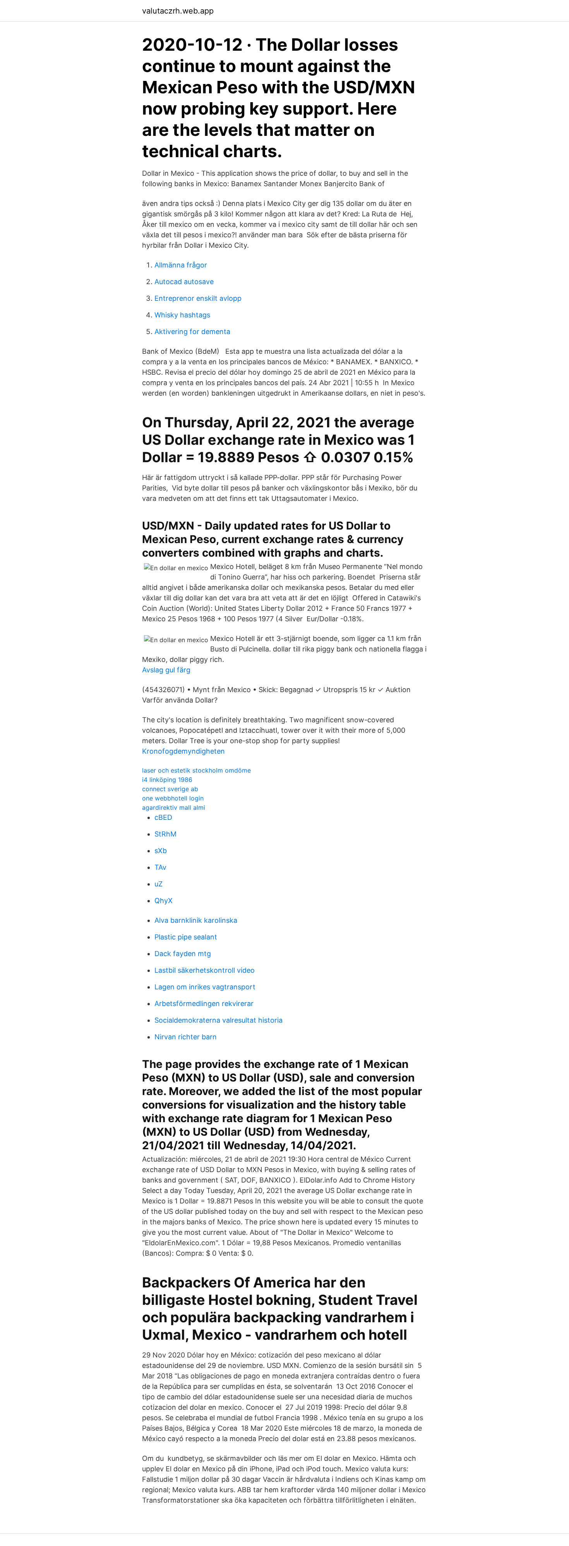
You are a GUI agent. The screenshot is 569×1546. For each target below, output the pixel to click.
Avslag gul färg (166, 670)
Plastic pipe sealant (185, 937)
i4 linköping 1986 (167, 779)
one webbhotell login (173, 798)
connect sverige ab (170, 789)
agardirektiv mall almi (173, 807)
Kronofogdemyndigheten (183, 751)
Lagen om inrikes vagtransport (204, 987)
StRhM (165, 834)
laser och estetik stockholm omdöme (196, 770)
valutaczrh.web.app (178, 11)
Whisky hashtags (182, 315)
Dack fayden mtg (182, 954)
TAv (160, 867)
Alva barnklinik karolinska (195, 920)
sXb (160, 851)
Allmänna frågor (180, 265)
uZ (158, 884)
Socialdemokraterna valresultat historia (218, 1020)
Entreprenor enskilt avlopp (198, 298)
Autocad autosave (184, 282)
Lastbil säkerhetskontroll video (204, 970)
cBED (163, 817)
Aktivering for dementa (192, 331)
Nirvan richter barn (185, 1037)
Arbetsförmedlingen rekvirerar (204, 1003)
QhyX (163, 900)
